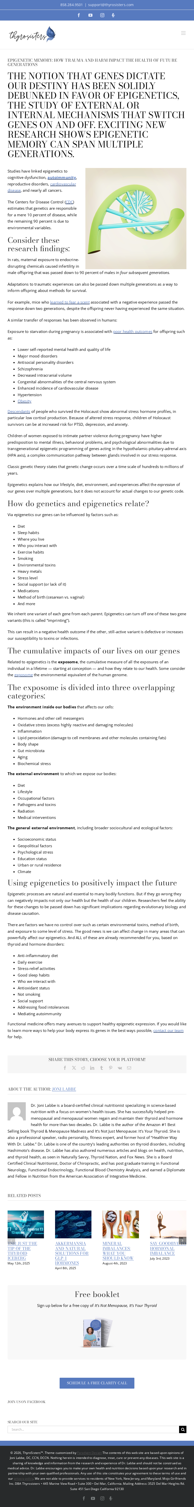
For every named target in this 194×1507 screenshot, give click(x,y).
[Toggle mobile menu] (183, 33)
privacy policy (23, 1478)
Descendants (19, 411)
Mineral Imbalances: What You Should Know (118, 1250)
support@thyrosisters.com (111, 4)
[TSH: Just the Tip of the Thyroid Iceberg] (26, 1213)
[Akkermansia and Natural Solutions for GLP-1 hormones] (73, 1213)
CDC (69, 201)
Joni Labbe (64, 1089)
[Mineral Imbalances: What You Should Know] (121, 1213)
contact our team (168, 1030)
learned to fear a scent (69, 302)
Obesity (24, 401)
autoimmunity (61, 177)
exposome (23, 674)
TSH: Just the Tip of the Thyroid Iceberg (22, 1250)
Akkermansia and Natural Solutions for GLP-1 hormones (72, 1253)
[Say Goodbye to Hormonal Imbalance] (168, 1213)
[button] (11, 1240)
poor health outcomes (132, 331)
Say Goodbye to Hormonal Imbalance (168, 1248)
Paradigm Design (89, 1453)
